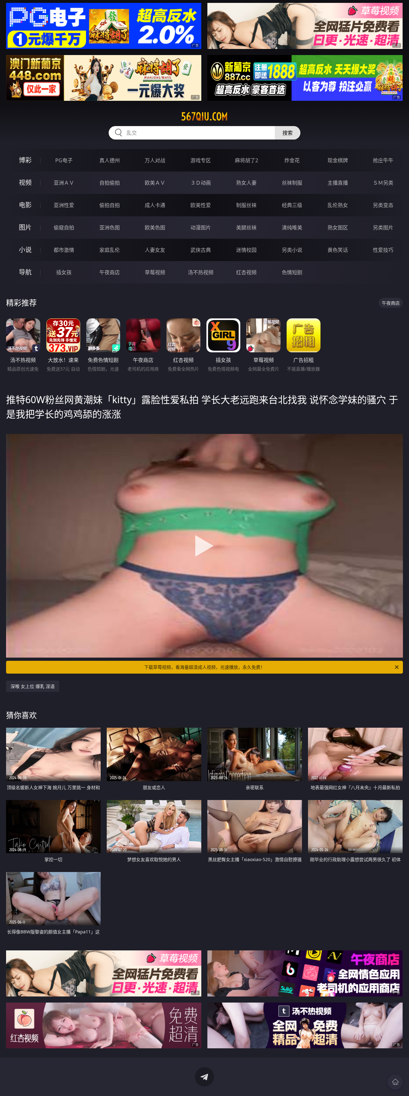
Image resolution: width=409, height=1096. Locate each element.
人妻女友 (155, 249)
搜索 (287, 132)
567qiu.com (204, 116)
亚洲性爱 (64, 205)
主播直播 (338, 182)
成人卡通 (155, 205)
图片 (25, 227)
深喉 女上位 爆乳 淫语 (33, 686)
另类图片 (383, 227)
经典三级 (292, 205)
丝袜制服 (292, 182)
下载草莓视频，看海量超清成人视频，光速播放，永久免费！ (204, 667)
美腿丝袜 (246, 227)
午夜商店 (109, 272)
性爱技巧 (383, 249)
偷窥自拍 (64, 227)
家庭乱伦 (109, 249)
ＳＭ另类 (383, 182)
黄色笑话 (338, 249)
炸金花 (292, 160)
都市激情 (64, 249)
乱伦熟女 (338, 205)
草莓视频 (155, 272)
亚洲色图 (109, 227)
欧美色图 (155, 227)
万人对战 (155, 160)
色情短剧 (292, 272)
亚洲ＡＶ (64, 182)
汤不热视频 (200, 272)
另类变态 (383, 205)
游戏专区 (200, 160)
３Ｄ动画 (200, 182)
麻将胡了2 (246, 160)
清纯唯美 (292, 227)
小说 (25, 249)
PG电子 (64, 160)
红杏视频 (246, 272)
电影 (25, 205)
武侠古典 (200, 249)
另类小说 (292, 249)
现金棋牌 (338, 160)
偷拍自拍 (109, 205)
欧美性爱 (200, 205)
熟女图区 (338, 227)
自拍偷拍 (109, 182)
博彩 (25, 160)
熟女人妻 (246, 182)
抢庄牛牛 (383, 160)
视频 (25, 182)
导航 (25, 272)
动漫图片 (200, 227)
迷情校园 (246, 249)
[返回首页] (395, 1082)
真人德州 (109, 160)
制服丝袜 (246, 205)
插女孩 (64, 272)
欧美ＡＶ (155, 182)
